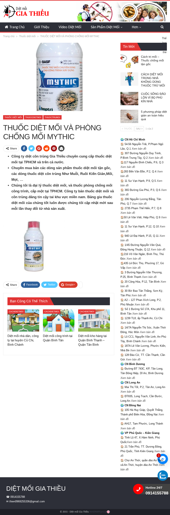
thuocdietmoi (33, 117)
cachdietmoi (16, 311)
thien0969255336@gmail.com (27, 501)
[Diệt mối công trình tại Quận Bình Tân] (59, 320)
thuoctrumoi (52, 117)
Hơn (135, 27)
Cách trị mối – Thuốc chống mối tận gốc (152, 60)
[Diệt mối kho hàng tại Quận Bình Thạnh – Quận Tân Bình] (94, 320)
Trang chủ (17, 27)
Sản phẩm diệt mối (105, 27)
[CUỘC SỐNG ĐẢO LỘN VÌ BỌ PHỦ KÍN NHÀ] (129, 98)
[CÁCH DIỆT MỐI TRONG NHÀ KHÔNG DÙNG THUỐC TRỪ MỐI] (129, 79)
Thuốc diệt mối (13, 117)
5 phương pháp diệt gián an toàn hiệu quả (154, 115)
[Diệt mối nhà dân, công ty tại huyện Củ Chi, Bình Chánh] (23, 320)
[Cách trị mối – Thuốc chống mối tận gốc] (129, 61)
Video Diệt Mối (70, 27)
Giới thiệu (41, 27)
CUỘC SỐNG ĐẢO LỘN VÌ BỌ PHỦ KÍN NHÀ (153, 97)
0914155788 (17, 496)
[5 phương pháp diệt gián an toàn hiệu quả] (129, 116)
